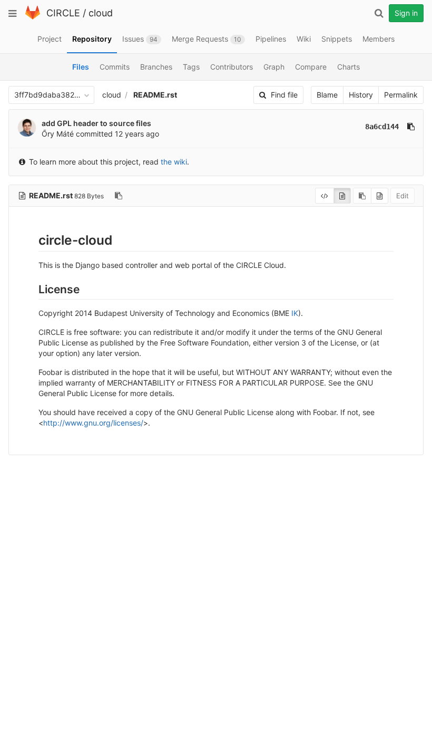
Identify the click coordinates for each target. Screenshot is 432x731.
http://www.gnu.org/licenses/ (93, 422)
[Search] (378, 13)
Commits (115, 66)
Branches (156, 66)
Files (80, 66)
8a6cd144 (382, 126)
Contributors (231, 66)
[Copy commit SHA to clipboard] (411, 126)
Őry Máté (58, 133)
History (361, 94)
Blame (327, 94)
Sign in (406, 12)
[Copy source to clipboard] (362, 196)
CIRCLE (63, 12)
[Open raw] (379, 196)
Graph (273, 66)
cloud (101, 12)
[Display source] (324, 196)
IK (294, 313)
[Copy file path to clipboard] (118, 195)
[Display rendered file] (342, 196)
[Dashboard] (32, 17)
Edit (402, 195)
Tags (191, 66)
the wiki (174, 161)
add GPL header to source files (96, 123)
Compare (311, 66)
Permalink (401, 94)
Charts (348, 66)
